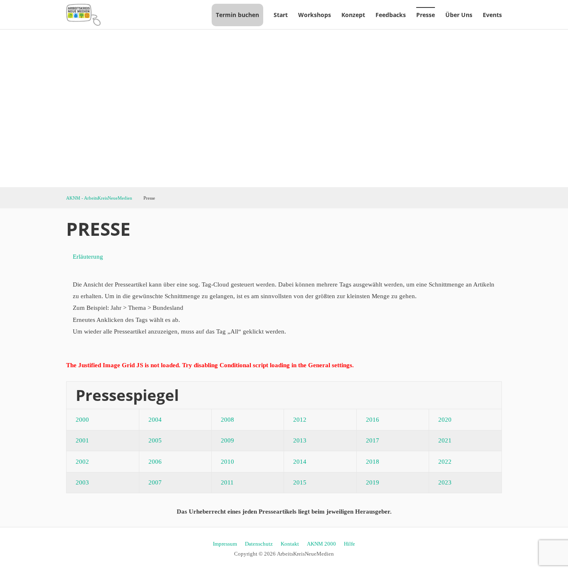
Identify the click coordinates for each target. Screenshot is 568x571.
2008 (227, 419)
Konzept (353, 15)
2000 (82, 419)
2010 (227, 461)
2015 (299, 482)
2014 (299, 461)
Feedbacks (390, 15)
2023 (445, 482)
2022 (445, 461)
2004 (155, 419)
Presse (425, 15)
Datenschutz (259, 544)
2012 (299, 419)
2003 (82, 482)
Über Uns (458, 15)
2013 (299, 440)
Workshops (314, 15)
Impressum (225, 544)
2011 (227, 482)
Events (492, 15)
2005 (155, 440)
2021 (445, 440)
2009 (227, 440)
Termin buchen (237, 15)
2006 (155, 461)
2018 (372, 461)
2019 (372, 482)
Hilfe (349, 544)
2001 (82, 440)
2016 (372, 419)
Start (281, 15)
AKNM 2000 (321, 544)
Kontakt (290, 544)
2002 (82, 461)
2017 (372, 440)
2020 (445, 419)
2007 (155, 482)
